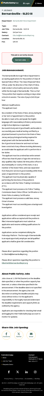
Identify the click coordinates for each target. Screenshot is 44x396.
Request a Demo (8, 364)
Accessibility (29, 379)
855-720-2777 (33, 361)
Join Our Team (7, 361)
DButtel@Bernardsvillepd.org (23, 35)
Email (31, 336)
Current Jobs (20, 60)
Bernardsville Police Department (24, 21)
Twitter (19, 336)
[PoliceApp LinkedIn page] (26, 372)
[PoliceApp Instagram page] (35, 372)
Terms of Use (19, 379)
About (4, 358)
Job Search (8, 10)
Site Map (37, 379)
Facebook (6, 336)
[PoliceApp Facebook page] (8, 372)
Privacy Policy (8, 379)
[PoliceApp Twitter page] (17, 372)
